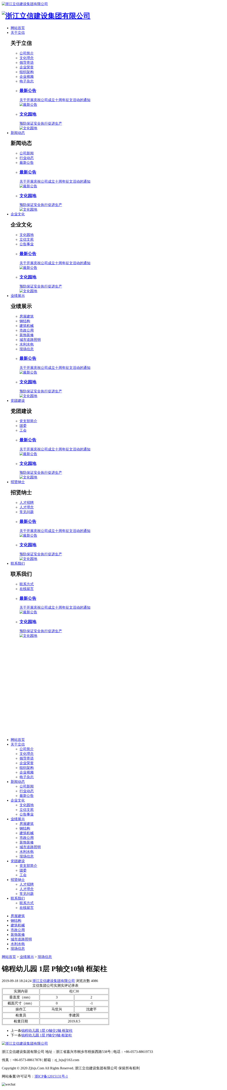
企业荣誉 (27, 67)
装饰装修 (27, 335)
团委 (23, 426)
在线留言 (27, 589)
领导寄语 (27, 62)
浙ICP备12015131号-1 (51, 1076)
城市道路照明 (30, 340)
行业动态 (27, 158)
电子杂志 (27, 81)
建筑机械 (27, 326)
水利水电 (27, 344)
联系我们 (18, 563)
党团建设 (18, 400)
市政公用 (27, 330)
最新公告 (27, 162)
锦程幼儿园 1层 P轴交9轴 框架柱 (46, 1035)
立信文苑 (27, 239)
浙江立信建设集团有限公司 (53, 981)
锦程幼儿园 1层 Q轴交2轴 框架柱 (47, 1030)
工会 (23, 430)
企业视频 (27, 76)
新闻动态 (18, 133)
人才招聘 (27, 502)
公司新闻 (27, 153)
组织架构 (27, 72)
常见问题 (27, 512)
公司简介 (27, 53)
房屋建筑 (27, 316)
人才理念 (27, 507)
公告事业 (27, 244)
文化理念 (27, 58)
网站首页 (18, 28)
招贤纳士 (18, 482)
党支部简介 (28, 421)
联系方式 (27, 584)
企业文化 (18, 214)
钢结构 (25, 321)
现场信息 (27, 349)
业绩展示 (18, 296)
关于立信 (18, 32)
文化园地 (27, 235)
